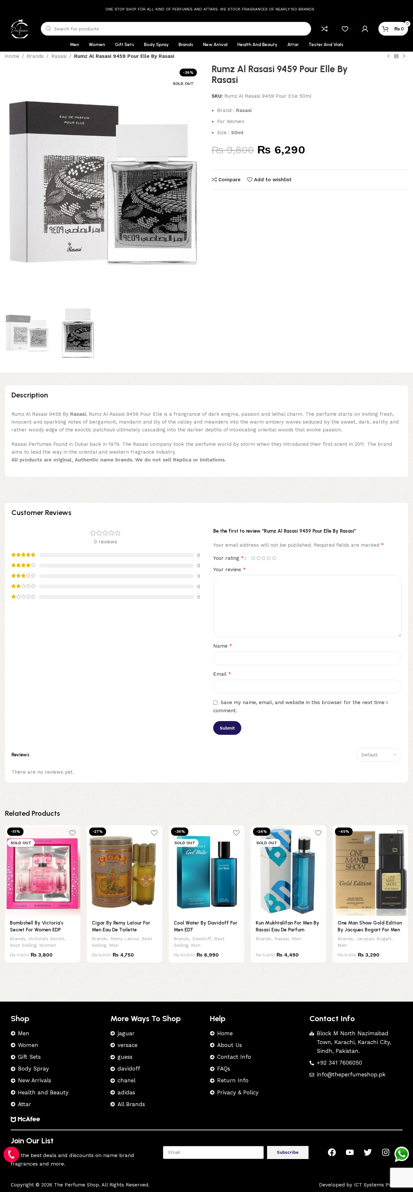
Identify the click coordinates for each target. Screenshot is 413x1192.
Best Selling (23, 945)
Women (47, 945)
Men (114, 945)
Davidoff (201, 938)
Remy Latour (124, 938)
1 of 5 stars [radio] (253, 558)
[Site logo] (19, 28)
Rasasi (281, 938)
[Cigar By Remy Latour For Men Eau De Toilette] (124, 870)
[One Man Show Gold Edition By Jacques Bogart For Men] (370, 870)
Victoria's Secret (46, 938)
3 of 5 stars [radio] (263, 558)
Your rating (228, 558)
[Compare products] (324, 28)
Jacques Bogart (373, 938)
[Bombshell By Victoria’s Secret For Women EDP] (42, 870)
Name (222, 646)
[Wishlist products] (345, 28)
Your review (229, 569)
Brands (17, 938)
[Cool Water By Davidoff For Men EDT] (206, 870)
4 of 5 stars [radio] (269, 558)
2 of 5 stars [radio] (258, 558)
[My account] (365, 28)
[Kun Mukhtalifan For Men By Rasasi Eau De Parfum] (288, 870)
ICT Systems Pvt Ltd (378, 1185)
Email (222, 674)
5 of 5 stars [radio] (274, 558)
